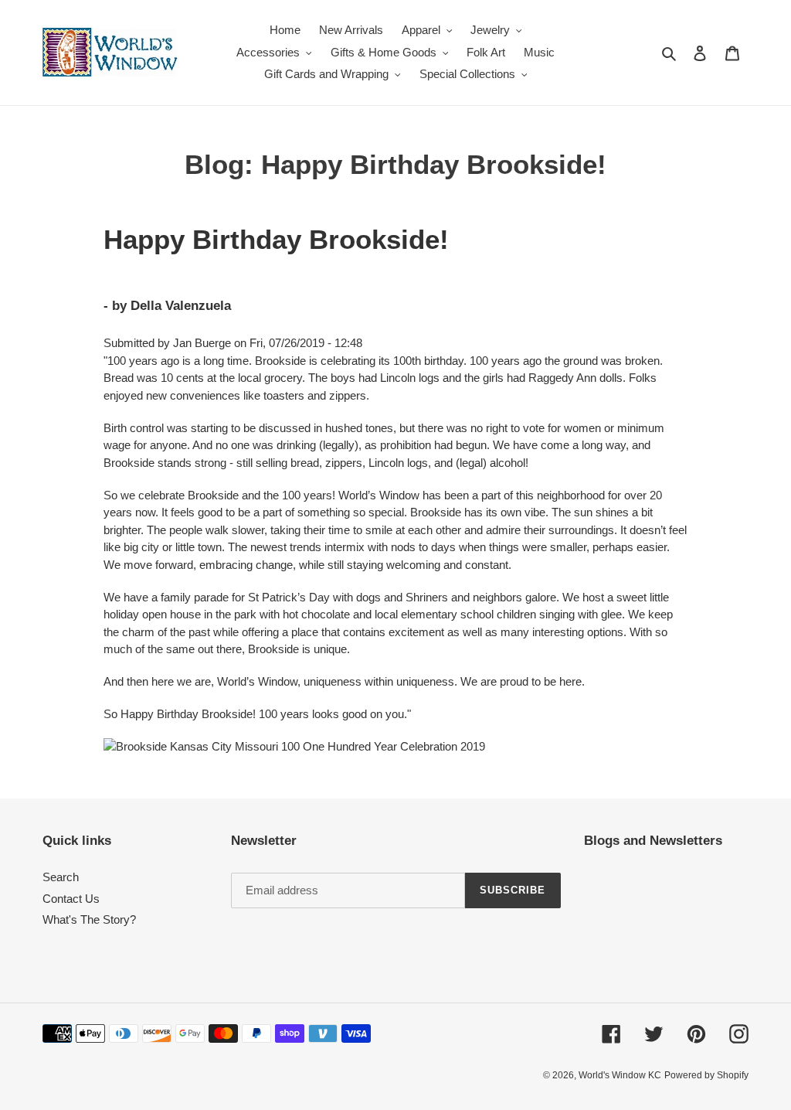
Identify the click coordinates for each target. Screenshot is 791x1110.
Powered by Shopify (706, 1075)
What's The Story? (89, 919)
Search (60, 877)
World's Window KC (620, 1075)
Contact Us (71, 898)
